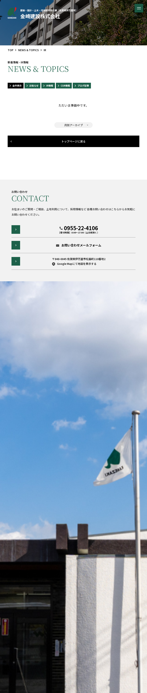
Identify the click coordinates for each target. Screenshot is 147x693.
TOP (10, 50)
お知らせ (33, 85)
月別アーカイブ (73, 125)
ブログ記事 (83, 85)
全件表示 (17, 85)
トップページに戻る (73, 141)
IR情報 (49, 85)
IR (45, 50)
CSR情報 (65, 85)
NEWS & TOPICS (28, 50)
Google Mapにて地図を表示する (76, 264)
